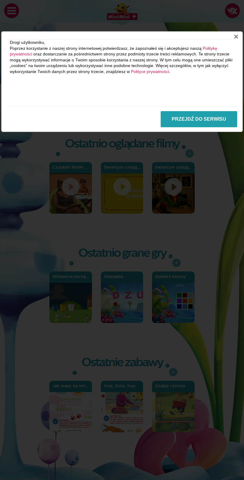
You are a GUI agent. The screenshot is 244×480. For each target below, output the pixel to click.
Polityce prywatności (150, 71)
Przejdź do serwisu (199, 119)
